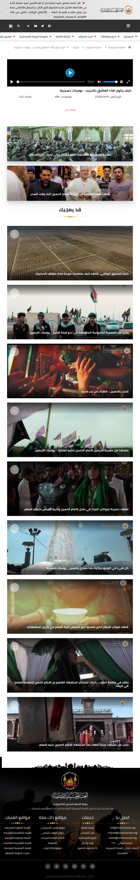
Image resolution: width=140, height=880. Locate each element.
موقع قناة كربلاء (52, 848)
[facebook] (49, 26)
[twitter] (43, 26)
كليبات (75, 47)
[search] (18, 26)
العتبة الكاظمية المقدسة (17, 832)
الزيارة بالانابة (87, 827)
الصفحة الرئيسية (117, 47)
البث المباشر (87, 832)
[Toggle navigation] (128, 25)
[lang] (10, 26)
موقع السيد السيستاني (52, 827)
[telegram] (66, 866)
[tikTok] (48, 866)
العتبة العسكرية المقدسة (17, 843)
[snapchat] (57, 866)
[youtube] (35, 26)
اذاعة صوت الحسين (87, 848)
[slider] (51, 82)
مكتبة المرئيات (93, 47)
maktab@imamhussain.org (122, 832)
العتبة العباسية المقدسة (17, 848)
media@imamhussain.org (123, 837)
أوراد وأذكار (88, 843)
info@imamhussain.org (122, 827)
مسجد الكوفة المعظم (17, 853)
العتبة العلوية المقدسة (17, 827)
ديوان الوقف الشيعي (52, 832)
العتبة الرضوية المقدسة (18, 837)
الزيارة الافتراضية (87, 837)
